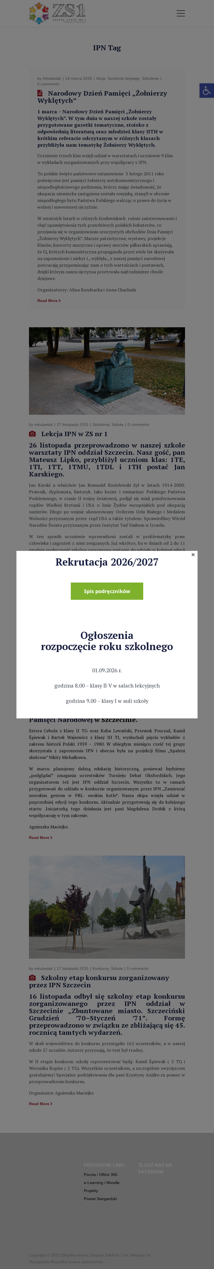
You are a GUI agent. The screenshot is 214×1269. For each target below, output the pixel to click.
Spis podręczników (107, 591)
